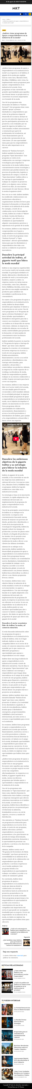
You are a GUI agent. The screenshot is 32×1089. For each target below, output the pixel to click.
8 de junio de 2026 (19, 1051)
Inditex (4, 30)
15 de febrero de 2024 (12, 40)
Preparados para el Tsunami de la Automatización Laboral (20, 1034)
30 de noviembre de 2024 (21, 1077)
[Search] (26, 14)
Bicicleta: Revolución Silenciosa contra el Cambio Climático (21, 1047)
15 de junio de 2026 (19, 1011)
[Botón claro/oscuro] (21, 14)
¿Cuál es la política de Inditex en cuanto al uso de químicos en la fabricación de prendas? (22, 986)
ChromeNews (11, 1087)
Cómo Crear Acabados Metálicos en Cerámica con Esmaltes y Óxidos (21, 1073)
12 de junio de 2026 (19, 1025)
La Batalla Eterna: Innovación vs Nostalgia (20, 1021)
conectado (20, 955)
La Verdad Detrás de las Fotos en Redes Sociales (22, 1008)
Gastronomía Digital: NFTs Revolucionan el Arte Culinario (21, 1060)
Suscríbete (30, 14)
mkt (16, 8)
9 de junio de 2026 (19, 1039)
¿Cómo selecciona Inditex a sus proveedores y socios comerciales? (21, 973)
